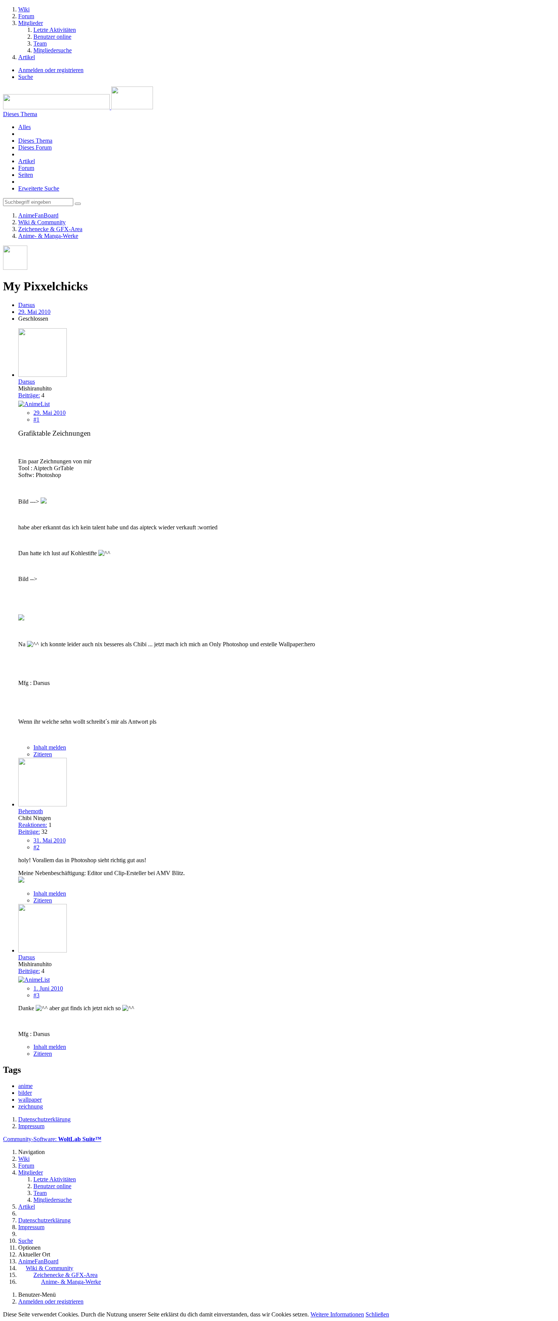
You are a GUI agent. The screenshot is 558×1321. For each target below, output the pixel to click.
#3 (36, 995)
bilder (25, 1093)
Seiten (25, 175)
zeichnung (30, 1106)
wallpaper (30, 1099)
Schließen (377, 1314)
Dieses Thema (35, 140)
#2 (36, 847)
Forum (26, 168)
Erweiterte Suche (38, 188)
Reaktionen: (32, 825)
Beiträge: (29, 395)
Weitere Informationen (337, 1314)
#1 (36, 419)
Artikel (26, 161)
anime (25, 1086)
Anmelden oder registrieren (51, 70)
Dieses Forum (35, 147)
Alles (24, 127)
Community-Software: (52, 1139)
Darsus (26, 305)
